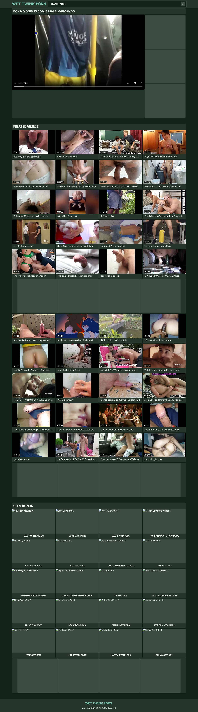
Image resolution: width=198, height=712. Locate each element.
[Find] (183, 4)
